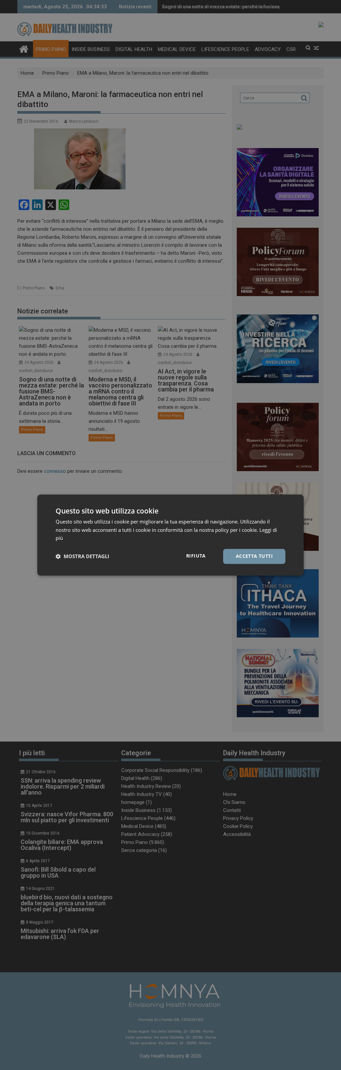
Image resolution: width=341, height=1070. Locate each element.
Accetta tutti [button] (254, 556)
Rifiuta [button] (196, 556)
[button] (82, 556)
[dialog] (170, 535)
